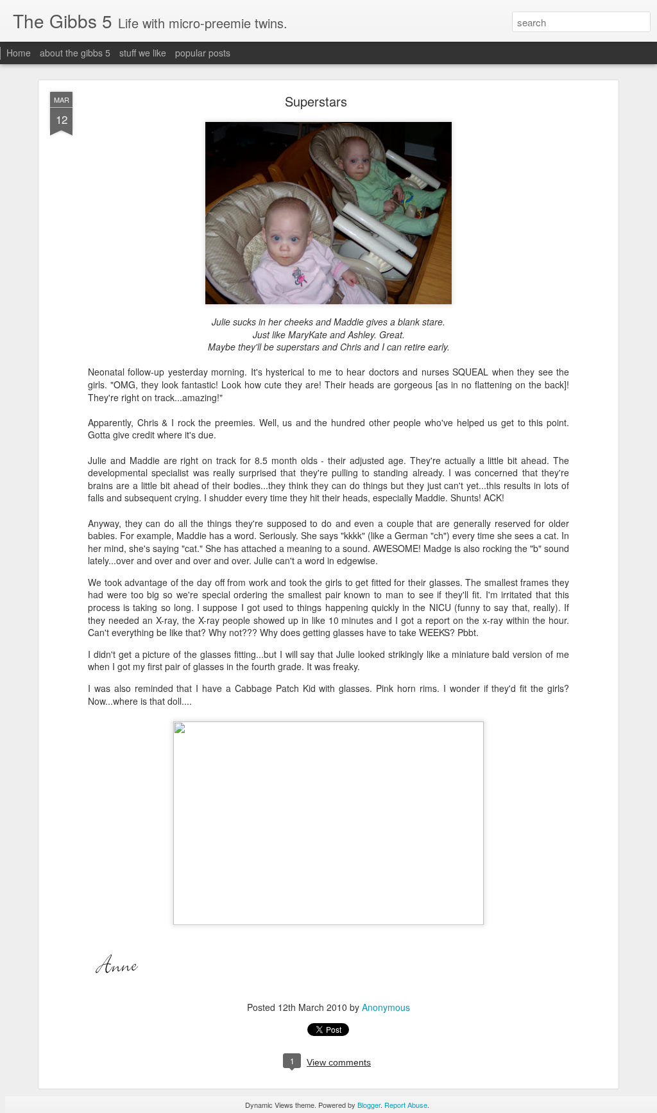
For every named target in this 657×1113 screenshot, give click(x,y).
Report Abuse (405, 1105)
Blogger (368, 1105)
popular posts (202, 52)
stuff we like (142, 52)
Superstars (316, 101)
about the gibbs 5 (75, 52)
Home (18, 52)
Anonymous (386, 1007)
